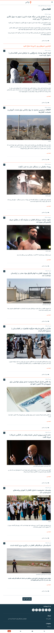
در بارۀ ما (49, 626)
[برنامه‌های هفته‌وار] (20, 631)
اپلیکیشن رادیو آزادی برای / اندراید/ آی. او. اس (17, 619)
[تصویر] (32, 631)
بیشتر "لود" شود (27, 599)
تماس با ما (48, 619)
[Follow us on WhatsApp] (36, 610)
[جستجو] (44, 631)
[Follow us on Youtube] (43, 610)
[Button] (45, 41)
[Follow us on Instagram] (39, 610)
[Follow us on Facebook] (49, 610)
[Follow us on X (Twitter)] (46, 610)
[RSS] (33, 610)
